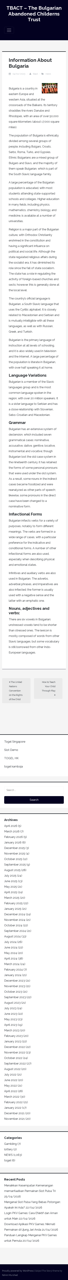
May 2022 (10, 1085)
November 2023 (14, 986)
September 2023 (15, 997)
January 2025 (12, 908)
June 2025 (10, 881)
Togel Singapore (14, 741)
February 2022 (13, 1102)
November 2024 (14, 919)
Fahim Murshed (10, 1275)
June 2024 (10, 947)
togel (7, 1160)
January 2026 (12, 842)
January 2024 (12, 975)
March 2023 (11, 1030)
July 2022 (10, 1074)
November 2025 (14, 853)
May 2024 (10, 953)
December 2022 (14, 1047)
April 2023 (10, 1024)
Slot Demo (11, 750)
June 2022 (10, 1080)
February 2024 (13, 969)
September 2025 (15, 864)
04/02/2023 (19, 74)
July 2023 (10, 1008)
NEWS (48, 74)
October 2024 (13, 925)
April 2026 (10, 826)
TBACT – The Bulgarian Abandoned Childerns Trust (34, 13)
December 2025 (14, 848)
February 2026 (13, 837)
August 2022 (12, 1069)
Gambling (10, 1143)
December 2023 (14, 980)
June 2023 (10, 1013)
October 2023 (13, 991)
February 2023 (13, 1036)
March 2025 (11, 897)
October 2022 (13, 1058)
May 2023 (10, 1019)
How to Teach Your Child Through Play (48, 686)
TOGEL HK (11, 758)
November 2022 (14, 1052)
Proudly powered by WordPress (17, 1270)
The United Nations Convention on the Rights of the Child (15, 691)
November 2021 (14, 1118)
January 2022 (12, 1107)
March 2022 (11, 1096)
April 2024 (10, 958)
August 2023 (12, 1002)
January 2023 (12, 1041)
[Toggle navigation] (9, 30)
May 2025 (10, 886)
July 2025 (10, 875)
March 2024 (12, 964)
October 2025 (13, 859)
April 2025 (10, 892)
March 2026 (12, 831)
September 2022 (15, 1063)
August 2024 (12, 936)
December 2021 (14, 1113)
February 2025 (13, 903)
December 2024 (14, 914)
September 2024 (15, 931)
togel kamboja (13, 766)
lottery (8, 1149)
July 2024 (10, 942)
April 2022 (10, 1091)
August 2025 (12, 870)
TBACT (35, 74)
